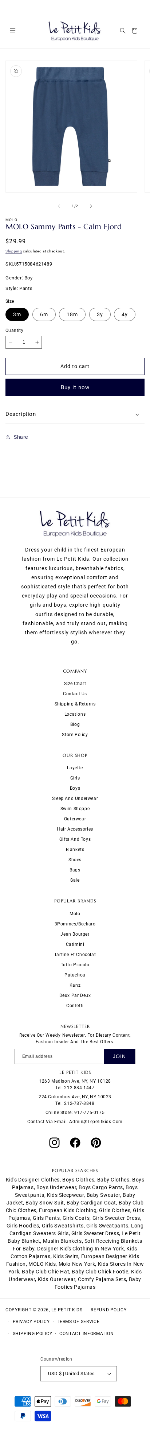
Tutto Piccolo (75, 964)
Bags (75, 870)
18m (72, 314)
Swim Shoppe (75, 808)
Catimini (75, 944)
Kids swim (65, 1256)
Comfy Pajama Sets (102, 1279)
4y (125, 314)
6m (44, 314)
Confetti (75, 1005)
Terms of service (78, 1321)
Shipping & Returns (75, 704)
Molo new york (77, 1264)
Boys (75, 788)
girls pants (46, 1218)
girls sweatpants (107, 1226)
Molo (75, 913)
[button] (13, 31)
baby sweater (103, 1195)
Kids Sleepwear (65, 1195)
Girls (75, 778)
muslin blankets (62, 1241)
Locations (75, 714)
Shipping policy (32, 1333)
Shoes (75, 859)
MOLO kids (42, 1264)
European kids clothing (67, 1210)
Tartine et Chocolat (75, 954)
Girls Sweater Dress (95, 1233)
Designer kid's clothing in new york (80, 1249)
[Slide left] (59, 206)
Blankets (75, 849)
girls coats (76, 1218)
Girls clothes (114, 1210)
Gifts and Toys (75, 839)
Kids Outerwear (56, 1279)
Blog (75, 724)
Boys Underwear (56, 1187)
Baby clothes (113, 1180)
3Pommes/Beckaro (75, 924)
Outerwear (75, 818)
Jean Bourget (74, 934)
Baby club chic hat (45, 1272)
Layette (75, 767)
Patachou (75, 975)
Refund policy (108, 1309)
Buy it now (75, 387)
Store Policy (75, 734)
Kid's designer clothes (33, 1180)
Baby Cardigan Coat (91, 1203)
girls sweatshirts (63, 1226)
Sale (74, 880)
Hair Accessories (75, 829)
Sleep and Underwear (75, 798)
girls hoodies (23, 1226)
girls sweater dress (116, 1218)
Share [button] (21, 437)
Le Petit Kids (67, 1309)
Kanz (75, 985)
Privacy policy (31, 1321)
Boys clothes (78, 1180)
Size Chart (75, 683)
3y (100, 314)
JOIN (119, 1056)
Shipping (13, 251)
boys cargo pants (101, 1187)
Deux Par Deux (75, 995)
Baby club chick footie (100, 1272)
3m (17, 314)
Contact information (86, 1333)
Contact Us (75, 693)
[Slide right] (91, 206)
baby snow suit (44, 1203)
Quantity (14, 330)
